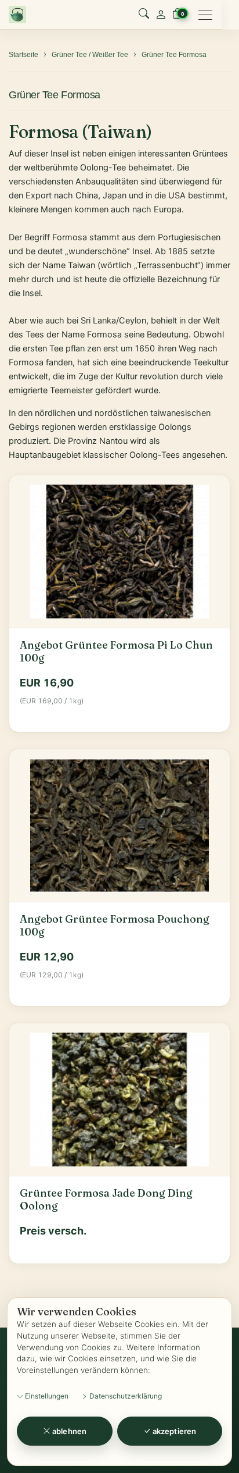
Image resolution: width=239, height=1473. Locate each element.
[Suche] (144, 15)
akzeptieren (173, 1431)
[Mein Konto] (160, 15)
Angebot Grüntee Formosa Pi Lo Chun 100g (116, 651)
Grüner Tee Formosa (54, 94)
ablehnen (68, 1431)
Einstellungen (45, 1396)
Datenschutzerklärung (125, 1396)
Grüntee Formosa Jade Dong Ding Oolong (106, 1199)
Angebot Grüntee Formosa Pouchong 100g (114, 925)
